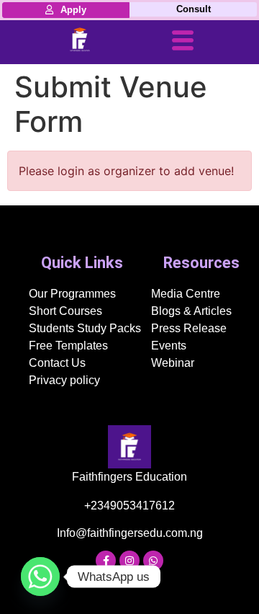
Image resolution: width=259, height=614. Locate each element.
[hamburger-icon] (182, 42)
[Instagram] (129, 561)
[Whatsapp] (153, 561)
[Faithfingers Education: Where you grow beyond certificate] (80, 39)
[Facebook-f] (106, 561)
